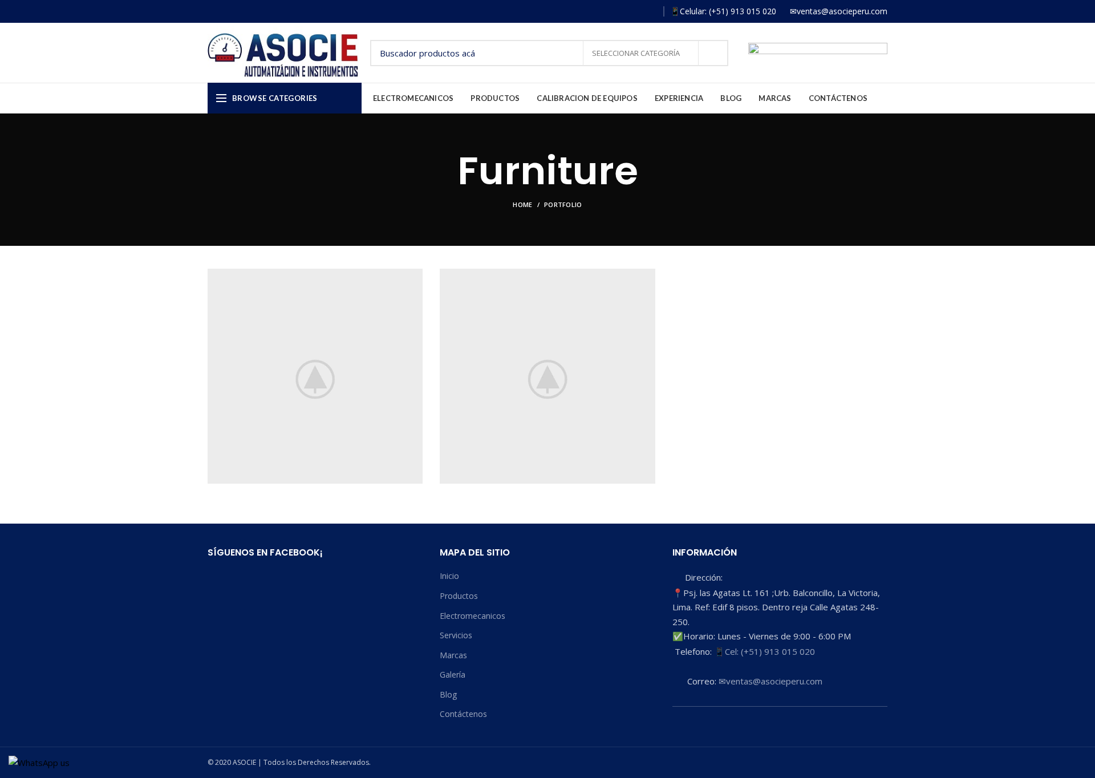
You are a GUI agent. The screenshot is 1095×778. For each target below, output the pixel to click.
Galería (452, 674)
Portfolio (563, 204)
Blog (448, 694)
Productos (459, 595)
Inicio (449, 575)
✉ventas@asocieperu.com (770, 681)
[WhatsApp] (649, 11)
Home (522, 204)
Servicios (456, 635)
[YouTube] (632, 11)
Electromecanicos (472, 615)
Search (713, 53)
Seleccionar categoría (637, 53)
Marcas (453, 655)
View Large (414, 277)
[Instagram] (616, 11)
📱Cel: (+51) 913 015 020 (764, 651)
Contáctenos (463, 713)
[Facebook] (599, 11)
